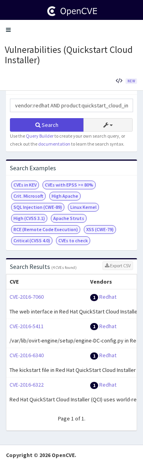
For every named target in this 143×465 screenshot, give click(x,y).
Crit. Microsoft (28, 196)
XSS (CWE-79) (100, 229)
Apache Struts (68, 218)
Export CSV (120, 265)
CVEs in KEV (25, 185)
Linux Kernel (83, 207)
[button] (8, 30)
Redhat (107, 296)
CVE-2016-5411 (27, 326)
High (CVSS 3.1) (29, 218)
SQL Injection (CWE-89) (38, 207)
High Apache (65, 196)
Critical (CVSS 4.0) (32, 240)
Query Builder (40, 136)
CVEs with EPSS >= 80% (69, 185)
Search (49, 124)
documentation (54, 144)
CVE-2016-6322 (27, 384)
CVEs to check (73, 240)
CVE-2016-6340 (27, 355)
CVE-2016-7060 (27, 296)
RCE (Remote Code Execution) (46, 229)
